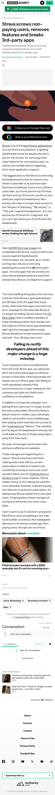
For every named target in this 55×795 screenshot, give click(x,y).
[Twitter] (32, 761)
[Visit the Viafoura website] (47, 700)
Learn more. (48, 14)
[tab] (10, 644)
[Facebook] (3, 761)
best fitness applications (37, 145)
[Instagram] (13, 761)
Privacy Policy (27, 745)
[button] (27, 3)
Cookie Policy (27, 753)
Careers (27, 730)
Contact (27, 723)
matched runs (16, 426)
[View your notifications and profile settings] (50, 644)
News (4, 584)
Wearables (23, 588)
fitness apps (13, 588)
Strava (6, 145)
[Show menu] (3, 3)
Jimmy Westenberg (13, 57)
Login (49, 3)
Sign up (48, 623)
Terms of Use (27, 738)
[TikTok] (51, 761)
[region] (27, 662)
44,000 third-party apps (22, 248)
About (27, 715)
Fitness (5, 588)
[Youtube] (22, 761)
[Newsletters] (41, 761)
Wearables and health (13, 18)
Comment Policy (22, 617)
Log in (41, 623)
